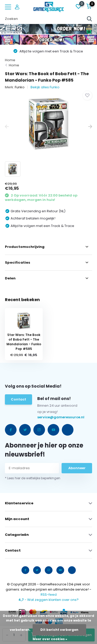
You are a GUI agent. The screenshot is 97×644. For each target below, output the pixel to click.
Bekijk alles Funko (45, 87)
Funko (20, 87)
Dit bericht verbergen (59, 629)
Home (10, 60)
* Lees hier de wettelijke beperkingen (32, 478)
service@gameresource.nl (48, 417)
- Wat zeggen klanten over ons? (48, 599)
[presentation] (7, 127)
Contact (18, 399)
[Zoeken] (89, 18)
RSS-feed (49, 594)
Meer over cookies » (50, 639)
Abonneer (77, 468)
